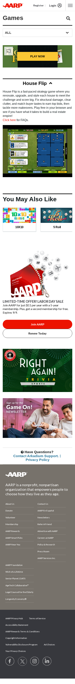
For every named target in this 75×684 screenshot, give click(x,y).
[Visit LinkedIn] (47, 661)
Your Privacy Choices (15, 651)
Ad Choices (49, 644)
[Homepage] (13, 5)
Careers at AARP (46, 537)
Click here (9, 120)
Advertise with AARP (48, 531)
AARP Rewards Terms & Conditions (22, 631)
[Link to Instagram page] (34, 661)
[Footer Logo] (37, 474)
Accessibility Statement (16, 625)
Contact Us (43, 504)
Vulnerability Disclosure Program (21, 644)
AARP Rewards (12, 531)
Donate (9, 510)
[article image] (37, 396)
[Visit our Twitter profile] (22, 661)
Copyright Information (16, 638)
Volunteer (10, 517)
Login (52, 5)
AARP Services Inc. (47, 558)
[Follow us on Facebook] (10, 661)
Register (38, 5)
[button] (37, 84)
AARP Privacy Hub (14, 618)
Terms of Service (37, 618)
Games (13, 17)
